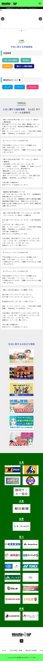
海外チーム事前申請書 (24, 66)
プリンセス (32, 87)
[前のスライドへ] (2, 19)
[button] (19, 30)
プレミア (7, 87)
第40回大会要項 (30, 650)
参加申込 (26, 60)
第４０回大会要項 (10, 60)
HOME (4, 650)
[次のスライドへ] (40, 19)
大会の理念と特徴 (16, 650)
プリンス (20, 87)
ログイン (7, 66)
